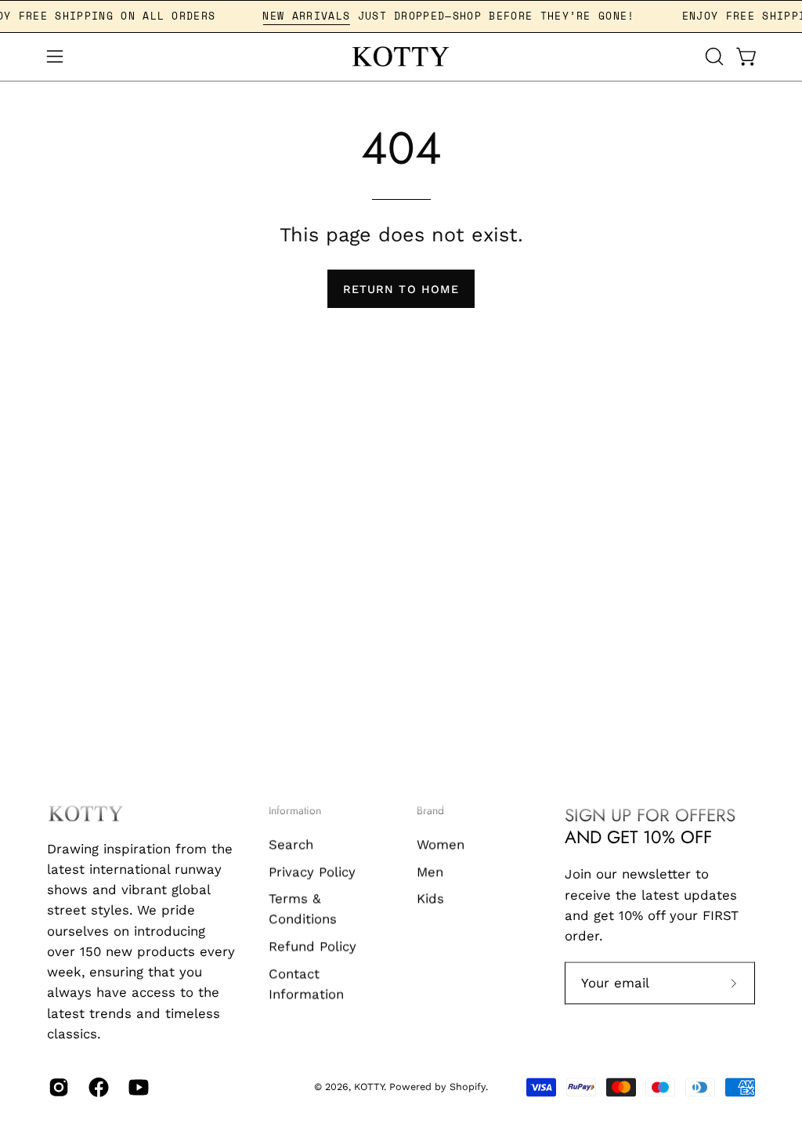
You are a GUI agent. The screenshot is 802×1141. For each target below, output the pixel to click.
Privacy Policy (312, 871)
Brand (430, 811)
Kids (430, 898)
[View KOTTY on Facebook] (97, 1087)
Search (291, 844)
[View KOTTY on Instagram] (57, 1087)
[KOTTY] (401, 57)
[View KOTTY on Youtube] (136, 1087)
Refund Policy (312, 946)
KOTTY (369, 1087)
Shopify (468, 1087)
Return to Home (401, 289)
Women (440, 844)
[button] (713, 56)
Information (295, 811)
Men (430, 871)
